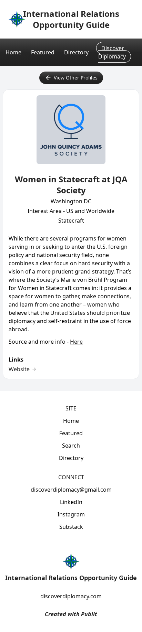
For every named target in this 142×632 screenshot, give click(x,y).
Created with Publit (71, 614)
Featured (42, 52)
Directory (76, 52)
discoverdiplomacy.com (71, 596)
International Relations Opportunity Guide (71, 19)
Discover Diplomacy (112, 52)
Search (71, 445)
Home (13, 52)
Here (76, 341)
